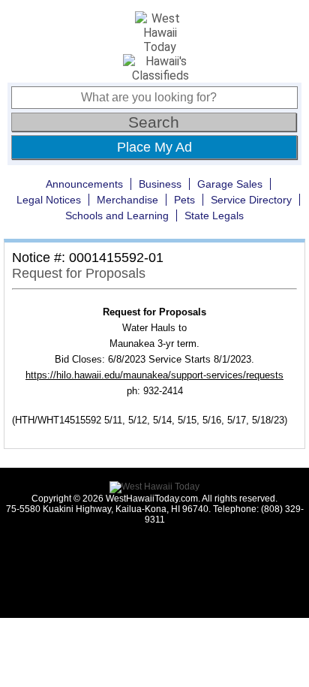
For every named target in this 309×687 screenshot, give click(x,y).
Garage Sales (229, 184)
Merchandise (127, 200)
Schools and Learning (117, 215)
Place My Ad (154, 147)
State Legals (214, 215)
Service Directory (251, 200)
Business (160, 184)
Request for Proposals (79, 273)
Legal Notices (48, 200)
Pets (184, 200)
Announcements (84, 184)
